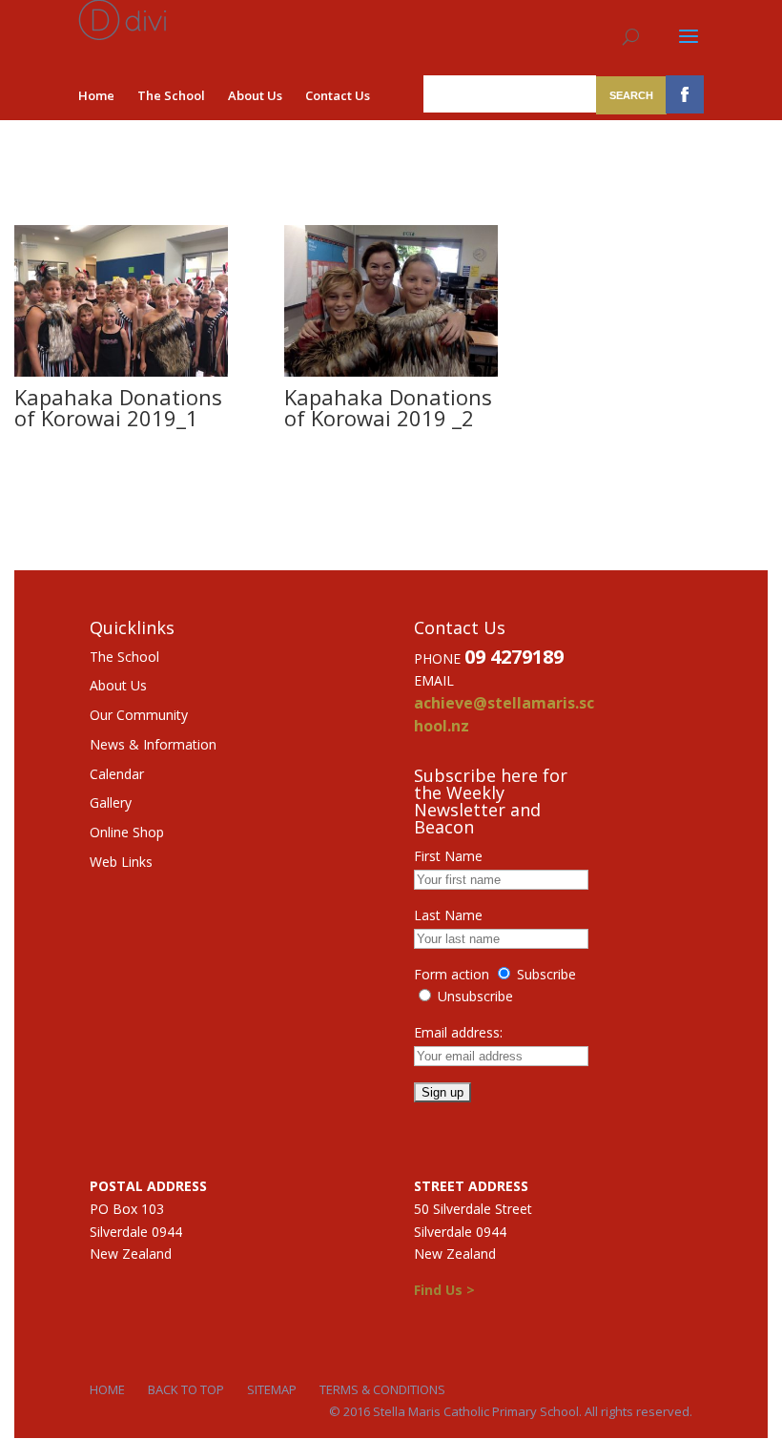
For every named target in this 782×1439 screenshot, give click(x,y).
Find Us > (444, 1290)
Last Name (448, 915)
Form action (451, 974)
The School (171, 95)
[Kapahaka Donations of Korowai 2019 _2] (391, 371)
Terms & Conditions (382, 1389)
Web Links (121, 862)
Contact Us (337, 95)
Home (96, 95)
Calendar (117, 774)
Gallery (111, 802)
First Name (448, 856)
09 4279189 (514, 656)
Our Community (139, 715)
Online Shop (127, 832)
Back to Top (186, 1389)
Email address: (458, 1032)
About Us (255, 95)
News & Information (153, 744)
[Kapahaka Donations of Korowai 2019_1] (121, 371)
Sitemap (272, 1389)
